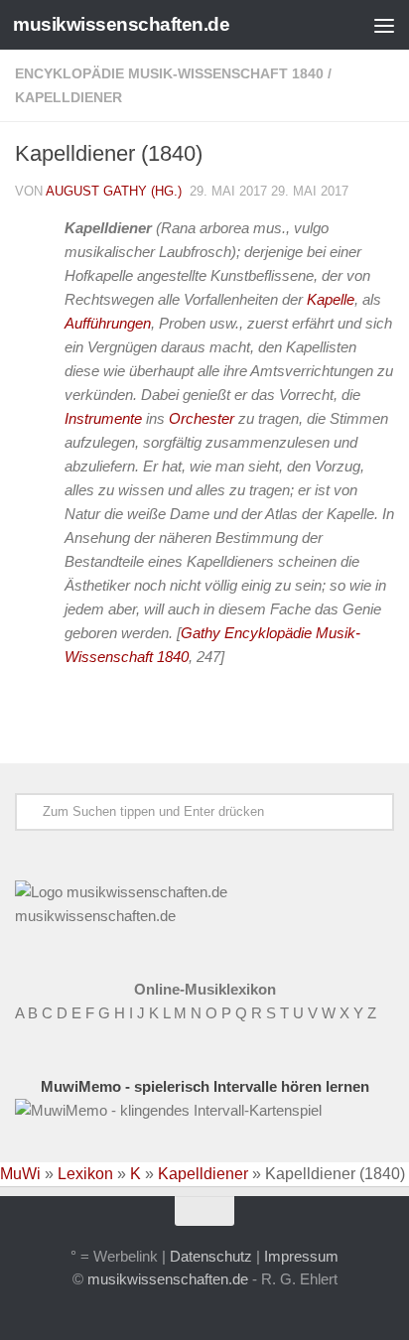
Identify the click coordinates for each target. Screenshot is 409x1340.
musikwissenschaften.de (121, 24)
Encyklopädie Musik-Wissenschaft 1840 (169, 73)
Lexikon (85, 1173)
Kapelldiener (68, 97)
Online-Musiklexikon (205, 989)
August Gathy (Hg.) (114, 191)
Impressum (301, 1256)
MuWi (20, 1173)
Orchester (201, 418)
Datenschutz (211, 1256)
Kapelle (330, 299)
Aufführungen (108, 323)
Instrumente (103, 418)
